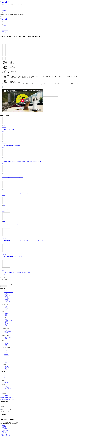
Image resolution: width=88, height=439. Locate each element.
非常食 (5, 344)
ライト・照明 (6, 330)
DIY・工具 (6, 354)
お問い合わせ (4, 32)
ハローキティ (6, 366)
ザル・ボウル (6, 296)
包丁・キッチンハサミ (8, 292)
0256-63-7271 (8, 435)
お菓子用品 (6, 299)
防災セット (6, 343)
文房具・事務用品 (7, 337)
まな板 (5, 293)
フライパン (6, 308)
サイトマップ (4, 7)
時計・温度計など (7, 331)
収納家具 (6, 332)
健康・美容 (6, 323)
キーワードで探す (3, 279)
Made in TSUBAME (7, 388)
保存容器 (6, 300)
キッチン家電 (6, 313)
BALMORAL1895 (7, 367)
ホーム (3, 425)
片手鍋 (5, 307)
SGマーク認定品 (7, 387)
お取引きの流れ (5, 30)
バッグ (5, 325)
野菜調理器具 (6, 294)
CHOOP (5, 368)
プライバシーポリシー (6, 8)
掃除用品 (6, 321)
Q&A (3, 31)
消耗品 (5, 324)
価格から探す (2, 282)
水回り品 (6, 297)
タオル (5, 319)
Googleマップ (3, 435)
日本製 (5, 386)
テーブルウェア (7, 301)
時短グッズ (6, 382)
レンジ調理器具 (7, 298)
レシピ (3, 429)
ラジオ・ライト (7, 342)
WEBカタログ (5, 428)
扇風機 (5, 314)
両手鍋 (5, 306)
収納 (5, 322)
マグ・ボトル (6, 349)
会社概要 (4, 25)
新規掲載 (6, 395)
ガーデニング (6, 355)
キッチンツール (7, 295)
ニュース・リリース (6, 26)
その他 (5, 302)
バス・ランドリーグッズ (8, 320)
